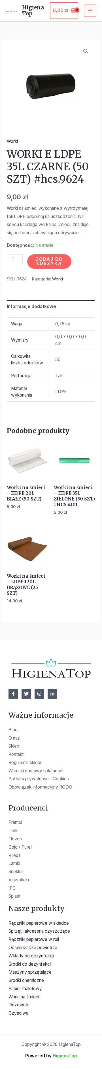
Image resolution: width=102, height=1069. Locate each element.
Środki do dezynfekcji (30, 964)
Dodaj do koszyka (49, 261)
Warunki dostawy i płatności (35, 770)
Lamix (14, 863)
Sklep (13, 746)
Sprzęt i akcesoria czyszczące (39, 931)
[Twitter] (26, 694)
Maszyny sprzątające (30, 972)
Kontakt (16, 754)
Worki (12, 141)
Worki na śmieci (23, 997)
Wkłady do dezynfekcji (31, 956)
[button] (86, 51)
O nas (14, 738)
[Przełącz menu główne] (90, 11)
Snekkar (16, 871)
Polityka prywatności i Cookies (38, 778)
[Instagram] (39, 694)
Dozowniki (18, 1005)
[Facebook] (13, 694)
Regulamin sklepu (25, 762)
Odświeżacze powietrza (32, 947)
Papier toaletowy (25, 988)
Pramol (15, 822)
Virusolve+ (19, 880)
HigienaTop (33, 10)
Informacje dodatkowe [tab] (31, 306)
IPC (12, 888)
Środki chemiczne (26, 980)
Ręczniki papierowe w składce (38, 923)
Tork (13, 830)
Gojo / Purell (20, 847)
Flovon (15, 839)
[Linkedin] (52, 694)
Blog (13, 729)
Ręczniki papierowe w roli (33, 939)
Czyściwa (18, 1013)
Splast (14, 896)
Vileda (14, 855)
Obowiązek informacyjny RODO (40, 787)
